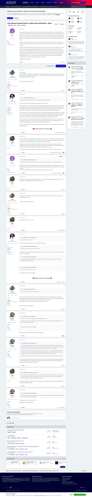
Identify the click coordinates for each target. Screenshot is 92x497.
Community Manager (12, 101)
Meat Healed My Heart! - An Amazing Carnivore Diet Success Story (20, 452)
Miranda (8, 436)
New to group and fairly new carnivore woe (15, 441)
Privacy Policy (64, 480)
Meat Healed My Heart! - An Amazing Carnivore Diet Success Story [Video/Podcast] (23, 446)
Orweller (12, 318)
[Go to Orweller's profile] (12, 314)
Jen (12, 34)
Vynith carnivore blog (80, 68)
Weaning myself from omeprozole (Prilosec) (15, 430)
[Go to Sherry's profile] (12, 138)
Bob (12, 100)
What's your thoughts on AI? (77, 103)
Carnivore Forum (7, 478)
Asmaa (61, 132)
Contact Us (14, 490)
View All (62, 466)
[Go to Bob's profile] (12, 96)
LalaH (8, 442)
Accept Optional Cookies (80, 494)
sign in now (31, 413)
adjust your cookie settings (40, 495)
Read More (57, 14)
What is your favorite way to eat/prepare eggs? (32, 462)
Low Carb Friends (74, 483)
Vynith (81, 67)
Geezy (12, 76)
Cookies (18, 490)
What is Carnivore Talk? (66, 478)
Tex (7, 431)
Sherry (61, 62)
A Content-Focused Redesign (77, 89)
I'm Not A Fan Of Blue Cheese (77, 66)
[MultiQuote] (20, 90)
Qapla (44, 463)
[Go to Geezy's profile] (12, 72)
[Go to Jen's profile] (12, 30)
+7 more (26, 454)
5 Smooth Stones (55, 430)
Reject (71, 494)
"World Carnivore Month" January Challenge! (15, 462)
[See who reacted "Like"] (71, 113)
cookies (13, 495)
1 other (58, 152)
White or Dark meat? (46, 462)
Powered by (81, 490)
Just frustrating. (12, 435)
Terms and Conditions (66, 479)
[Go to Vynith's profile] (69, 81)
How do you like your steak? (64, 462)
